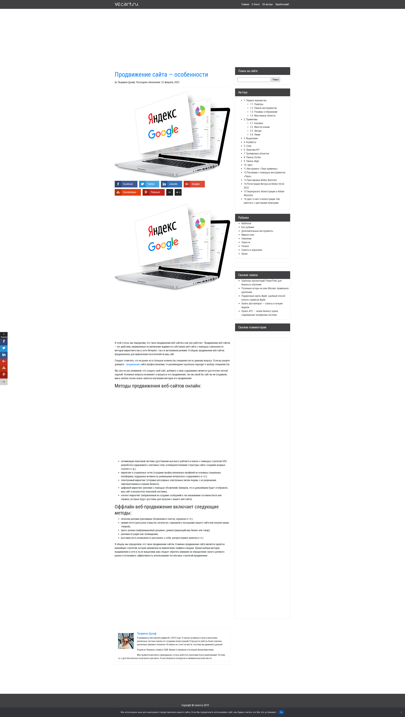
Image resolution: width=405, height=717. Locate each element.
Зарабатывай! (282, 4)
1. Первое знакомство (255, 100)
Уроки (244, 253)
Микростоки (247, 234)
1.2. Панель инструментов (263, 108)
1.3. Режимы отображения (263, 111)
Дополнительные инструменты (257, 230)
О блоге (256, 4)
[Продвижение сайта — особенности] (172, 135)
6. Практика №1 (252, 149)
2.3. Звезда (256, 130)
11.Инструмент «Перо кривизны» (261, 168)
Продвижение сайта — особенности (161, 74)
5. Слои (247, 145)
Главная (245, 4)
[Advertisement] (202, 34)
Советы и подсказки (251, 249)
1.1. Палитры (256, 104)
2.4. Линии (255, 134)
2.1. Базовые (256, 123)
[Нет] (401, 712)
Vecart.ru (126, 4)
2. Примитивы (251, 119)
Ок (281, 712)
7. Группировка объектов (256, 153)
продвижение (133, 364)
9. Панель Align (251, 161)
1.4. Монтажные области (262, 115)
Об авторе (267, 4)
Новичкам (246, 238)
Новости (245, 242)
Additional (246, 223)
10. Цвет (248, 164)
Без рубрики (247, 227)
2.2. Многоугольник (260, 126)
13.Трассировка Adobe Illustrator (260, 180)
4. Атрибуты (250, 142)
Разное (245, 246)
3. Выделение (251, 138)
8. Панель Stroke (252, 157)
